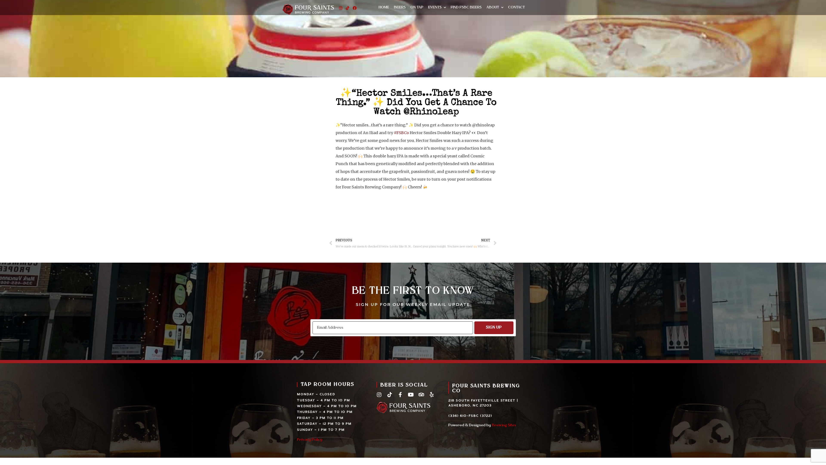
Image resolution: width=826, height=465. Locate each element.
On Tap (416, 7)
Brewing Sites (504, 425)
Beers (400, 7)
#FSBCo (401, 132)
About (492, 7)
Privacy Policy (309, 440)
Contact (516, 7)
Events (435, 7)
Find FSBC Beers (466, 7)
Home (384, 7)
